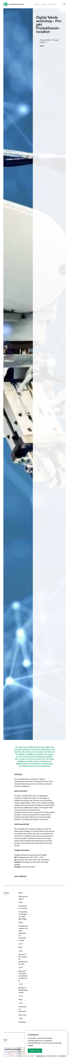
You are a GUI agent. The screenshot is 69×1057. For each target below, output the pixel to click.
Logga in (44, 4)
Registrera (52, 4)
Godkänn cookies (35, 1051)
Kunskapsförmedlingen (16, 4)
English (36, 4)
